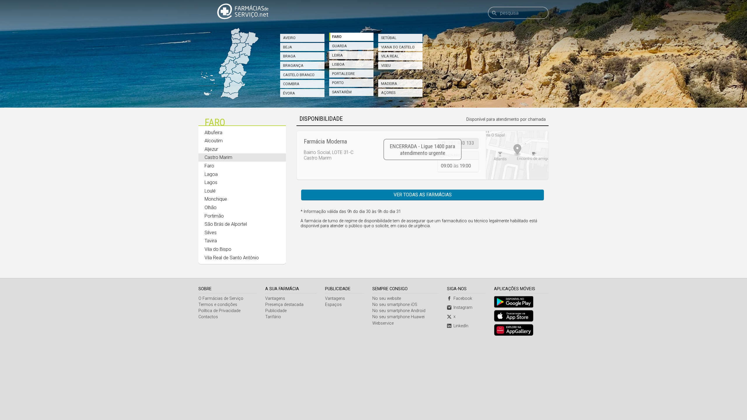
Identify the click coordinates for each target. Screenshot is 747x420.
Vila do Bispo (218, 249)
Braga (289, 56)
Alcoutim (214, 141)
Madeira (389, 83)
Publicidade (276, 310)
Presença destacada (284, 304)
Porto (338, 82)
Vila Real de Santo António (232, 257)
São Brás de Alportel (226, 224)
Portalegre (343, 73)
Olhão (211, 207)
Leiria (337, 55)
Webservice (383, 323)
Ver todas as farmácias (423, 194)
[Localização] (517, 155)
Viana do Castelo (398, 47)
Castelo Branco (299, 75)
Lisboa (338, 64)
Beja (287, 47)
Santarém (342, 92)
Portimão (214, 216)
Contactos (208, 316)
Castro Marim (218, 157)
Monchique (216, 199)
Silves (211, 232)
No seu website (386, 298)
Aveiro (289, 38)
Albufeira (213, 132)
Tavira (211, 241)
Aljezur (211, 149)
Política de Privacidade (219, 310)
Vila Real (390, 56)
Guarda (339, 46)
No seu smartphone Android (398, 310)
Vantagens (275, 298)
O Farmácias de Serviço (220, 298)
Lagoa (211, 174)
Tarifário (273, 316)
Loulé (210, 191)
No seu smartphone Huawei (398, 316)
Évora (289, 93)
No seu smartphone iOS (394, 304)
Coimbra (291, 84)
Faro (336, 36)
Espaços (333, 304)
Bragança (293, 65)
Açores (388, 92)
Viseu (386, 65)
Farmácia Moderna (325, 141)
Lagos (211, 182)
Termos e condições (217, 304)
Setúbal (389, 38)
